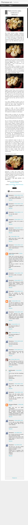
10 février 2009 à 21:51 (15, 324)
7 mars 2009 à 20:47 (18, 432)
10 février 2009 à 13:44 (18, 244)
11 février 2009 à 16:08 (18, 392)
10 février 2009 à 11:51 (18, 219)
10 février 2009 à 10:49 (18, 203)
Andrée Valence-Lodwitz (13, 253)
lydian (10, 301)
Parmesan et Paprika (14, 182)
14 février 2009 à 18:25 (18, 420)
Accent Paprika (12, 184)
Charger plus (14, 477)
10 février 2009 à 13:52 (18, 273)
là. (7, 38)
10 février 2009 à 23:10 (18, 349)
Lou (9, 359)
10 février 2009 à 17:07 (18, 280)
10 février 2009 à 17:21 (18, 291)
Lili (9, 236)
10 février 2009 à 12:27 (18, 228)
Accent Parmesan (19, 184)
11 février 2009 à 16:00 (18, 383)
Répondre (10, 200)
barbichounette (12, 370)
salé (14, 185)
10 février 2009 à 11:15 (18, 212)
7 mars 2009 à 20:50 (18, 444)
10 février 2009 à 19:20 (18, 312)
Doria (10, 324)
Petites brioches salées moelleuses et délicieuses (14, 13)
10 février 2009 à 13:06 (14, 236)
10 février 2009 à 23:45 (15, 359)
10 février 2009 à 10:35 (18, 195)
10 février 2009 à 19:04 (16, 301)
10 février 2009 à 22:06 (18, 341)
